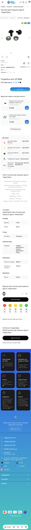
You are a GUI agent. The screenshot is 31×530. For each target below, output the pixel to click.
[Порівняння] (26, 527)
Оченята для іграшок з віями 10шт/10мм (17, 115)
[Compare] (24, 63)
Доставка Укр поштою (14, 147)
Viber (5, 466)
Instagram (7, 469)
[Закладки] (22, 527)
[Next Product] (7, 57)
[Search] (20, 2)
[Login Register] (26, 2)
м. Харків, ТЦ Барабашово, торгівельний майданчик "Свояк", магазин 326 (15, 458)
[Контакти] (23, 2)
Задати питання (15, 338)
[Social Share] (28, 57)
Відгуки (12, 18)
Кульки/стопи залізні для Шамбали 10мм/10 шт (16, 101)
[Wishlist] (28, 63)
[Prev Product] (2, 57)
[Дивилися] (14, 527)
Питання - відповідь (24, 18)
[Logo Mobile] (11, 2)
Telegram (6, 463)
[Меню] (2, 2)
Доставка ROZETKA (13, 153)
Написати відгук (15, 299)
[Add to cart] (27, 108)
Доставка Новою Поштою (12, 142)
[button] (2, 38)
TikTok (21, 463)
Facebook (22, 466)
